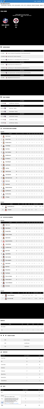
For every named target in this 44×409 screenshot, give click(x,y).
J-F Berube (7, 197)
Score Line (29, 5)
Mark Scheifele (17, 67)
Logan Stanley (8, 253)
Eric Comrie (9, 298)
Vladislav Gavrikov (8, 187)
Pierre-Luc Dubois (8, 276)
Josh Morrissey (10, 67)
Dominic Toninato (11, 53)
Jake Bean (7, 168)
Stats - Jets (23, 5)
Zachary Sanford (26, 53)
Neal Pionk (7, 266)
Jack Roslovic (25, 59)
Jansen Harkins (8, 244)
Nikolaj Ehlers (10, 77)
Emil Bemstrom (17, 64)
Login (35, 1)
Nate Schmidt (7, 263)
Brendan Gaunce (10, 64)
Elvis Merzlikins (8, 193)
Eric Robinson (7, 158)
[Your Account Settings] (1, 1)
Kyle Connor (10, 56)
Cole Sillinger (7, 145)
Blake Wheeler (25, 67)
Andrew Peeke (8, 139)
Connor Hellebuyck (8, 282)
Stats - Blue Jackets (16, 5)
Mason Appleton (8, 260)
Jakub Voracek (26, 72)
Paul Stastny (7, 273)
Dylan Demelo (7, 237)
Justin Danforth (11, 116)
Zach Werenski (18, 72)
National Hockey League (18, 15)
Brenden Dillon (17, 53)
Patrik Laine (11, 108)
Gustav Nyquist (17, 59)
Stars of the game (35, 5)
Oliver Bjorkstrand (11, 72)
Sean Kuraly (7, 184)
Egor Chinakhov (8, 152)
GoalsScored (4, 5)
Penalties (9, 5)
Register (39, 1)
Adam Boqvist (10, 59)
